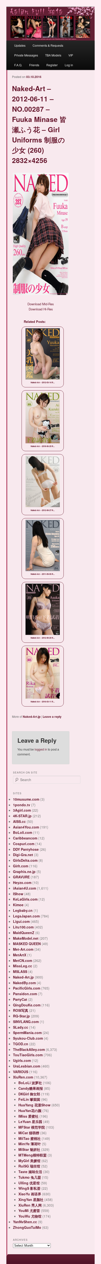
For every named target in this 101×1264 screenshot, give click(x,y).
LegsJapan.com (26, 916)
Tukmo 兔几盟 (29, 1177)
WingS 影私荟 (29, 1188)
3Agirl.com (22, 810)
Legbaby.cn (23, 910)
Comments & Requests (48, 45)
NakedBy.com (24, 982)
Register (52, 65)
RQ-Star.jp (21, 1015)
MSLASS (20, 971)
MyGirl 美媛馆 (29, 1160)
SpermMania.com (27, 1032)
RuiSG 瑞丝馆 (29, 1166)
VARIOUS (20, 1071)
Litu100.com (23, 927)
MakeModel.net (25, 938)
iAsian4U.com (24, 888)
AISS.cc (19, 821)
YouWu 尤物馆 (29, 1216)
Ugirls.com (22, 1060)
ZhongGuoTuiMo (27, 1227)
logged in (41, 749)
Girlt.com (20, 865)
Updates (19, 45)
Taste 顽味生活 (30, 1171)
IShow (18, 893)
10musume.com (26, 799)
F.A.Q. (18, 65)
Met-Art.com (23, 949)
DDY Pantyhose (26, 849)
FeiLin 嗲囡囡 (29, 1099)
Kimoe (18, 904)
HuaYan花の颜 (29, 1110)
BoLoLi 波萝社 (30, 1082)
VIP (70, 55)
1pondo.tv (21, 804)
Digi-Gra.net (23, 854)
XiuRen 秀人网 (30, 1205)
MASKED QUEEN (27, 943)
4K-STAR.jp (22, 815)
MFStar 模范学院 (31, 1127)
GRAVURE (21, 876)
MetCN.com (22, 960)
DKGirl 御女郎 (29, 1093)
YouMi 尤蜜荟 (29, 1210)
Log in (69, 65)
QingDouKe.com (26, 1004)
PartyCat (20, 999)
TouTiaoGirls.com (28, 1054)
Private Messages (26, 55)
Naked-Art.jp (31, 716)
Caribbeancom (25, 838)
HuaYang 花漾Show (34, 1104)
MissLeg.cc (22, 965)
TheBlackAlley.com (29, 1049)
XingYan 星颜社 (30, 1199)
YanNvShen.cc (25, 1221)
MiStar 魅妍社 (29, 1149)
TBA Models (53, 55)
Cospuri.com (23, 843)
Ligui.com (21, 921)
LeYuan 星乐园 (30, 1121)
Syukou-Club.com (28, 1038)
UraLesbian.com (26, 1066)
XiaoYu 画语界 (29, 1193)
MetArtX (19, 954)
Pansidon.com (25, 993)
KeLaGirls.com (25, 899)
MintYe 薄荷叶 (29, 1143)
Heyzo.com (22, 882)
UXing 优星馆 (29, 1182)
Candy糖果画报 (30, 1088)
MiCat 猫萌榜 (28, 1132)
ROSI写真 (20, 1010)
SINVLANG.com (26, 1021)
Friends (34, 65)
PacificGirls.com (26, 988)
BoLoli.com (22, 832)
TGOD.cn (20, 1043)
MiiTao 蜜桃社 (29, 1138)
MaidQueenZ (23, 932)
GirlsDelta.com (25, 860)
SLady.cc (20, 1027)
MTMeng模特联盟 (32, 1155)
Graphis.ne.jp (24, 871)
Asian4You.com (26, 827)
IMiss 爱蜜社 (28, 1116)
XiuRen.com (23, 1077)
